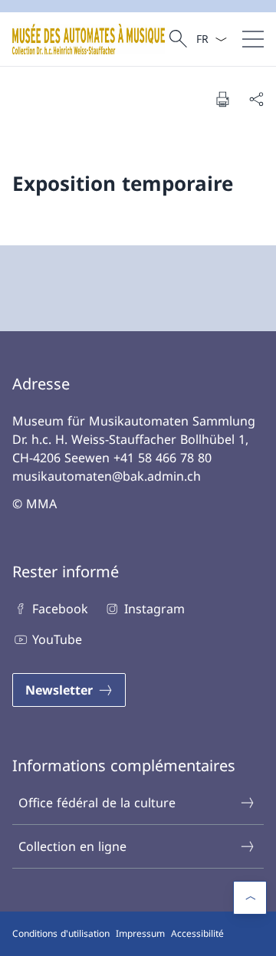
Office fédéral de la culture (97, 802)
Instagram (154, 608)
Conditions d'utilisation (61, 933)
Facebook (60, 608)
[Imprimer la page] (222, 99)
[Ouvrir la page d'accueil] (88, 39)
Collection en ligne (72, 846)
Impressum (140, 933)
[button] (250, 898)
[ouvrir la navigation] (253, 39)
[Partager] (256, 99)
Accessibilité (197, 933)
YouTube (57, 639)
